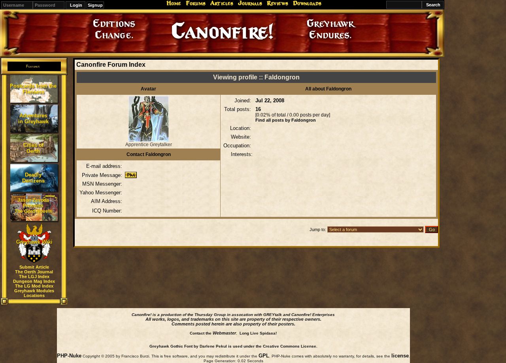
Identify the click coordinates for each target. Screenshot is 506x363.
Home (173, 3)
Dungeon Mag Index (34, 281)
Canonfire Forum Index (110, 64)
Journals (250, 3)
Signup (95, 5)
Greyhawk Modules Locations (34, 293)
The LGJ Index (34, 276)
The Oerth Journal (34, 271)
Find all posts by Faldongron (285, 120)
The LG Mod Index (34, 286)
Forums (196, 3)
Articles (221, 3)
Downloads (307, 3)
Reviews (277, 3)
